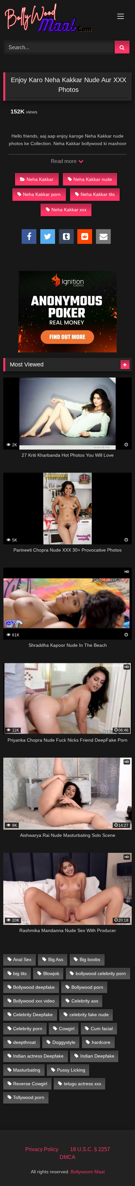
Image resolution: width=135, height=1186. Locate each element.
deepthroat (24, 1042)
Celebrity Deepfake (33, 1014)
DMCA (67, 1157)
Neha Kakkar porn (42, 194)
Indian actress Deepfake (38, 1056)
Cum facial (102, 1028)
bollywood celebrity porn (101, 973)
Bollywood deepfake (34, 987)
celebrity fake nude (89, 1014)
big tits (20, 973)
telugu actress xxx (82, 1083)
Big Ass (55, 959)
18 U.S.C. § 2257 (90, 1149)
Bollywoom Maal (88, 1171)
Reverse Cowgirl (30, 1083)
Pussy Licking (71, 1070)
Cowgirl (66, 1028)
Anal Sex (22, 959)
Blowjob (51, 973)
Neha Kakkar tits (98, 194)
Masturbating (26, 1070)
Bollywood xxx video (34, 1000)
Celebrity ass (84, 1000)
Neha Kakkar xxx (69, 209)
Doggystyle (63, 1042)
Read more (64, 161)
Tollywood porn (28, 1097)
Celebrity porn (27, 1028)
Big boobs (90, 959)
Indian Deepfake (97, 1056)
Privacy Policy (41, 1149)
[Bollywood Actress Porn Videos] (55, 19)
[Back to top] (114, 1166)
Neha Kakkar (40, 179)
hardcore (101, 1042)
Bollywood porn (87, 987)
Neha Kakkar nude (92, 179)
